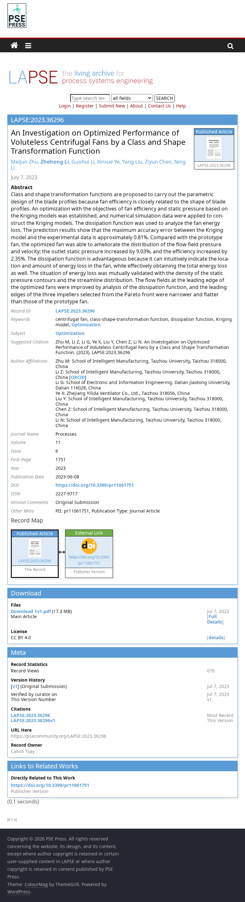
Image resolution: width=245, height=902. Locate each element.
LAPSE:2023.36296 (75, 311)
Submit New (112, 106)
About (136, 106)
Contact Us (159, 106)
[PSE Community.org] (14, 45)
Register (85, 106)
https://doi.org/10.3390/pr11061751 (95, 485)
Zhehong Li (55, 161)
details (216, 637)
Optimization (85, 325)
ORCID (78, 377)
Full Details (214, 619)
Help (181, 106)
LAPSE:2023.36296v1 (33, 720)
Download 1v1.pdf (31, 611)
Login (65, 106)
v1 (15, 686)
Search (164, 98)
